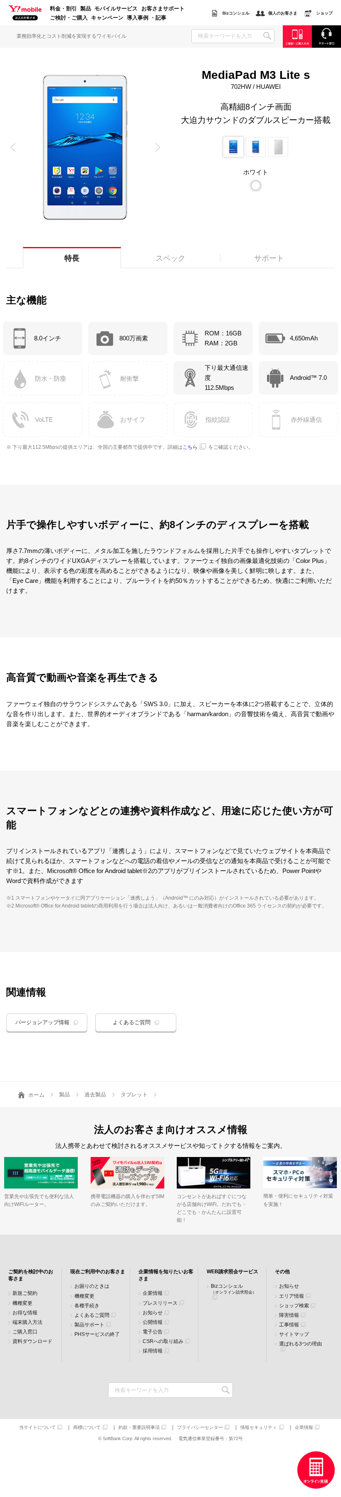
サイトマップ (294, 1334)
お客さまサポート (163, 9)
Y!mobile (25, 13)
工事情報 (289, 1325)
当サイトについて (37, 1427)
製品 (85, 9)
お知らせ (153, 1313)
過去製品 (95, 1094)
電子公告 (153, 1332)
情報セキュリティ (258, 1427)
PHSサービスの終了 (97, 1334)
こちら (190, 447)
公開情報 (153, 1322)
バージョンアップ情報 (42, 1022)
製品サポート (89, 1325)
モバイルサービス (116, 9)
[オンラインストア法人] (316, 1470)
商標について (87, 1427)
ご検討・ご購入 (69, 18)
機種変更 (22, 1303)
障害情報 (289, 1315)
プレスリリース (160, 1303)
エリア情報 (291, 1296)
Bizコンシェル (234, 1289)
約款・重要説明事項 (139, 1427)
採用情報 (153, 1351)
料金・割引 (63, 9)
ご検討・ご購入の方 (297, 36)
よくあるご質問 (132, 1022)
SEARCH (267, 36)
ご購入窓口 (24, 1332)
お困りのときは (91, 1286)
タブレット (134, 1094)
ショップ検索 (294, 1306)
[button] (13, 147)
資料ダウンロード (32, 1341)
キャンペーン (107, 18)
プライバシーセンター (200, 1427)
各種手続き (86, 1306)
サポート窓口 (326, 36)
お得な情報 (24, 1313)
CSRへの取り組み (163, 1341)
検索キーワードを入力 (225, 1390)
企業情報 (153, 1293)
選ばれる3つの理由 (300, 1344)
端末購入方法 (27, 1322)
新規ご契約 (24, 1293)
